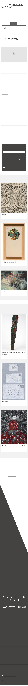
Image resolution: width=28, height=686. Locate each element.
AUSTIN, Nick (6, 403)
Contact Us (7, 678)
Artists (13, 18)
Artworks (5, 18)
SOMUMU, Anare (11, 43)
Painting (4, 108)
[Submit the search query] (3, 28)
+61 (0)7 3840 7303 (9, 676)
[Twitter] (7, 167)
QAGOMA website (7, 638)
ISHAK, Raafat (6, 264)
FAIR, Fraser (5, 294)
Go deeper (22, 18)
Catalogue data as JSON (10, 160)
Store (3, 640)
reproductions (12, 476)
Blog (16, 637)
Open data (4, 637)
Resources (20, 23)
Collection (12, 11)
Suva (3, 123)
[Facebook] (4, 167)
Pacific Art (5, 93)
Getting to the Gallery (10, 674)
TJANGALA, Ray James (8, 217)
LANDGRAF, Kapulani (8, 451)
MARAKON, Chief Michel (9, 356)
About (16, 638)
